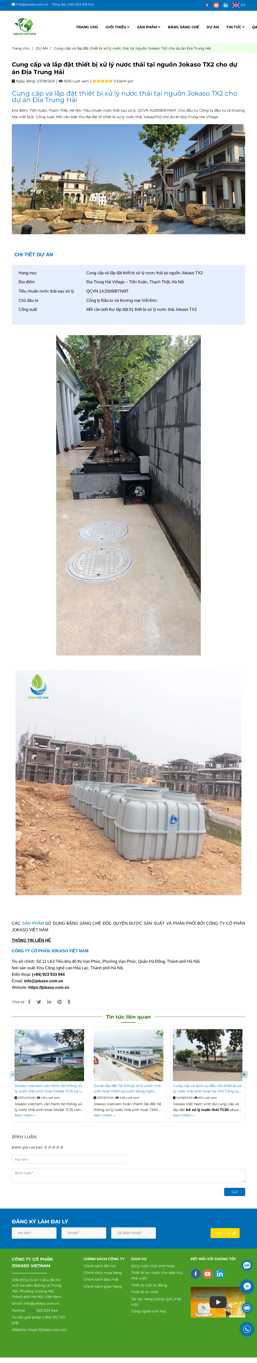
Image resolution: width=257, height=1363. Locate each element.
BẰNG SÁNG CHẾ (183, 27)
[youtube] (218, 5)
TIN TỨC (234, 27)
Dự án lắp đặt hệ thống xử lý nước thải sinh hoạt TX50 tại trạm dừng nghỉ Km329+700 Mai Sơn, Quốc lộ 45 (127, 1088)
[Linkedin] (49, 1002)
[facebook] (208, 5)
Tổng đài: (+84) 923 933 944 (73, 4)
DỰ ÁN (213, 27)
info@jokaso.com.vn (32, 4)
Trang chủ (20, 48)
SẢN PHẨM (147, 27)
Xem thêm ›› (25, 1115)
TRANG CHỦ (87, 27)
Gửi (235, 1192)
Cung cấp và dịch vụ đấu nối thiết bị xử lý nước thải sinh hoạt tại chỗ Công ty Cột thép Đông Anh (207, 1088)
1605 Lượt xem (76, 81)
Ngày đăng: (25, 81)
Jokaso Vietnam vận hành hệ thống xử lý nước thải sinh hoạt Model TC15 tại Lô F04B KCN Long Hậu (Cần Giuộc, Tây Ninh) (49, 1088)
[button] (240, 5)
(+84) (31, 1310)
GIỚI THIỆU (116, 27)
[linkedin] (227, 5)
